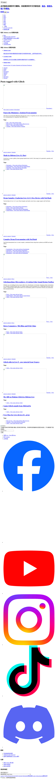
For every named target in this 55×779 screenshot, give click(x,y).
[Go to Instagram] (28, 644)
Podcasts (5, 78)
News (4, 70)
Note (4, 18)
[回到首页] (2, 12)
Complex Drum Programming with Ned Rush (20, 239)
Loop (4, 75)
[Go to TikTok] (28, 696)
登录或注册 (6, 29)
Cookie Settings (36, 776)
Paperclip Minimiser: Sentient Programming (20, 113)
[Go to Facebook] (28, 491)
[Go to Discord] (28, 747)
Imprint (41, 776)
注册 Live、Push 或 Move (9, 435)
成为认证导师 (6, 766)
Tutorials (5, 73)
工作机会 (5, 43)
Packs (4, 23)
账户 (2, 9)
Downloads (6, 71)
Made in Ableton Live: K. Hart (14, 155)
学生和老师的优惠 (8, 753)
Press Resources (9, 776)
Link (4, 20)
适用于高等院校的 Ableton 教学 (11, 38)
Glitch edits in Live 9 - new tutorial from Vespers (21, 362)
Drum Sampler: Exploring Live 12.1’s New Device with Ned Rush (27, 198)
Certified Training (7, 39)
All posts (5, 67)
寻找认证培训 (6, 764)
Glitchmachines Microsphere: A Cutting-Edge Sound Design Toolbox (28, 282)
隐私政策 (30, 776)
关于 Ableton (6, 41)
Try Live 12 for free (7, 27)
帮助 (7, 9)
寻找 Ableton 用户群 (8, 762)
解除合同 (45, 776)
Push (4, 16)
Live (4, 15)
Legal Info (15, 776)
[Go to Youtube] (28, 593)
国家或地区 (3, 774)
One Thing (5, 76)
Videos (5, 74)
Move (4, 17)
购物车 (49, 6)
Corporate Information (23, 776)
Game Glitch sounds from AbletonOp (17, 406)
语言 (2, 772)
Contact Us (3, 776)
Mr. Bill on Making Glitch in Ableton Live (18, 397)
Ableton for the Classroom (9, 36)
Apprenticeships (7, 44)
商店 (43, 6)
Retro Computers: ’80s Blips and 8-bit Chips (19, 326)
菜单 (5, 12)
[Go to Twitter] (28, 542)
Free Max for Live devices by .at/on (16, 415)
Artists (4, 69)
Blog (4, 35)
